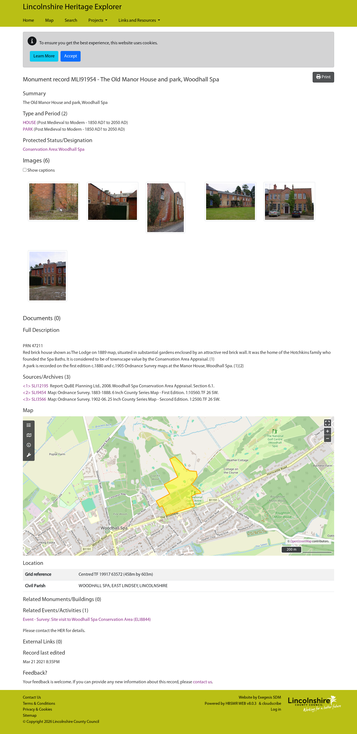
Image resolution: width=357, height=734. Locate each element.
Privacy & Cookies (37, 710)
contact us (202, 682)
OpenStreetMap (301, 541)
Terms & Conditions (39, 704)
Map (49, 20)
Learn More (44, 56)
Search (71, 20)
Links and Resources (138, 20)
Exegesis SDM (269, 698)
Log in (276, 710)
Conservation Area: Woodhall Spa (54, 149)
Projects (96, 20)
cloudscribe (271, 704)
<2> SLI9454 (34, 393)
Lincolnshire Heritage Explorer (72, 7)
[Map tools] (28, 456)
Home (28, 20)
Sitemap (30, 716)
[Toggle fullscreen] (327, 422)
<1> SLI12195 (35, 386)
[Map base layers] (28, 436)
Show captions (40, 170)
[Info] (28, 446)
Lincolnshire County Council (76, 722)
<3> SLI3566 (34, 399)
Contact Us (32, 698)
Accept (70, 56)
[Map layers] (28, 426)
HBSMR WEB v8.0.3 (241, 704)
